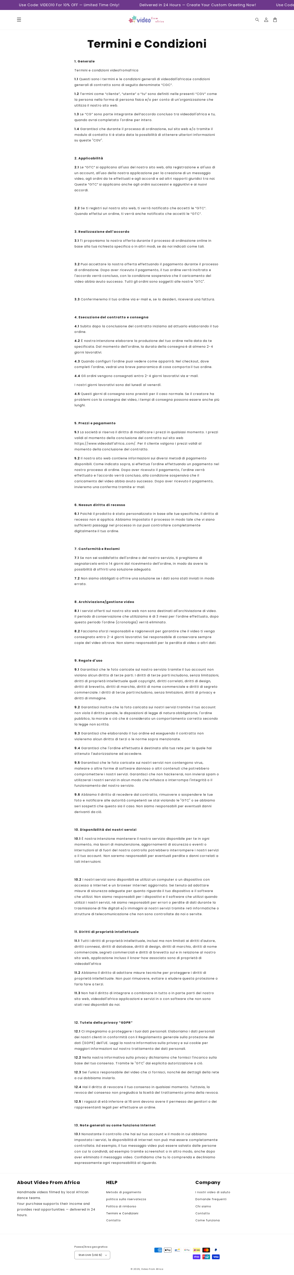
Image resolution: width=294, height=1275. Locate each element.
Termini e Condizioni (122, 1213)
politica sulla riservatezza (126, 1199)
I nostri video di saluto (212, 1192)
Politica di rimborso (121, 1206)
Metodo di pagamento (123, 1192)
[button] (257, 19)
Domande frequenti (210, 1199)
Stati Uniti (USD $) (90, 1255)
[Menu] (19, 19)
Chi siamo (203, 1206)
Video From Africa (152, 1269)
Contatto (113, 1220)
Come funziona (207, 1220)
